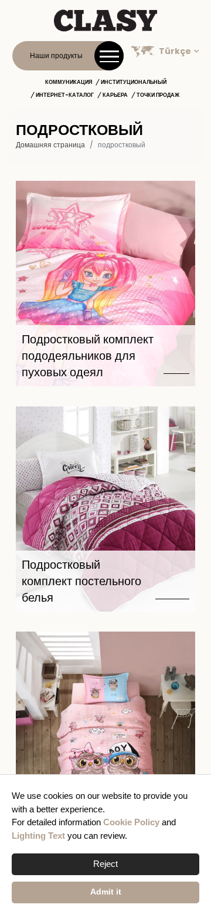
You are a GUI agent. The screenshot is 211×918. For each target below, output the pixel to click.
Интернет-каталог (65, 95)
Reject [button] (105, 864)
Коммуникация (68, 82)
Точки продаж (158, 95)
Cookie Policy (131, 822)
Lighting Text (38, 836)
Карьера (115, 95)
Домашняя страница (50, 145)
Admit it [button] (105, 891)
